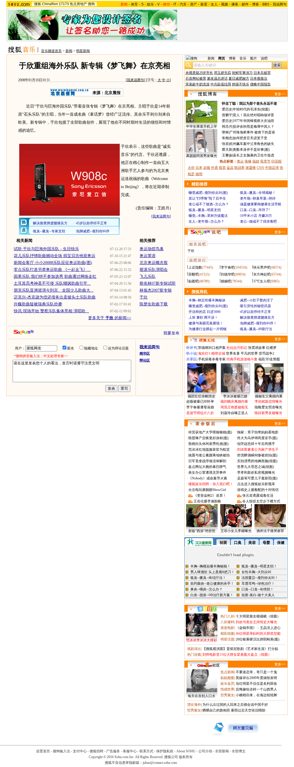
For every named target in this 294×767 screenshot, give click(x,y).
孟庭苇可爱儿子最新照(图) (257, 478)
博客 (255, 4)
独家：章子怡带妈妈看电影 (257, 432)
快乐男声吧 (261, 267)
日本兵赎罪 (262, 73)
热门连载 (194, 655)
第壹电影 (227, 628)
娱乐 (150, 4)
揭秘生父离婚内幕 (269, 396)
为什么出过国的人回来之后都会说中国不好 (235, 705)
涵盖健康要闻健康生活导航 (260, 204)
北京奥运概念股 (154, 263)
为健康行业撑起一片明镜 (208, 329)
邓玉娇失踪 (222, 73)
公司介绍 (205, 751)
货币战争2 (266, 353)
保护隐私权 (164, 751)
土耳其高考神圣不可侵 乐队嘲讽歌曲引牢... (52, 283)
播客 (234, 4)
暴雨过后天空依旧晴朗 (248, 710)
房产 (193, 4)
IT (174, 4)
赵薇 (206, 168)
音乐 (242, 58)
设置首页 (43, 751)
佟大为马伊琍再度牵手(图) (257, 438)
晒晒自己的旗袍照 (216, 710)
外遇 (214, 168)
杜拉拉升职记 (237, 348)
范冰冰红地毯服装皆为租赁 (209, 449)
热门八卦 (227, 616)
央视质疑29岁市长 (199, 73)
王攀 (225, 155)
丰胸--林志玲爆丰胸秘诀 (207, 300)
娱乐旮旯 (227, 684)
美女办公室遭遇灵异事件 (207, 472)
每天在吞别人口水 (201, 696)
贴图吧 (193, 281)
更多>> (279, 94)
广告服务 (113, 751)
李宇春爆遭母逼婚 (200, 407)
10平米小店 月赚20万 (256, 216)
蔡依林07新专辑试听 (158, 283)
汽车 (183, 4)
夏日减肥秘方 (239, 78)
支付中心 (80, 751)
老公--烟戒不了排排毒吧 (258, 221)
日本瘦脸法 (258, 78)
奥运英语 (148, 256)
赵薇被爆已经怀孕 (200, 401)
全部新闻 (222, 751)
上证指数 (195, 267)
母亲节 (265, 161)
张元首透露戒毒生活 (257, 496)
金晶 (230, 168)
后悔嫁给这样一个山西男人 (256, 689)
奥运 (240, 161)
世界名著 (233, 353)
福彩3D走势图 (269, 359)
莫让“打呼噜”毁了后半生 (207, 198)
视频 (224, 4)
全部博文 (238, 751)
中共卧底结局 (220, 84)
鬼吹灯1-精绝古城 (211, 353)
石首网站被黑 (195, 78)
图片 (253, 58)
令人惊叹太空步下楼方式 (261, 501)
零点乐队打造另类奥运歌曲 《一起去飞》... (52, 269)
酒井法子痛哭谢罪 (270, 531)
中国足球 (272, 168)
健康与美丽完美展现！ (206, 323)
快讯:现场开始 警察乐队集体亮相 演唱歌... (51, 311)
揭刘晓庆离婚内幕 (234, 401)
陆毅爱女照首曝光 (268, 407)
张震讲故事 (256, 348)
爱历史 (227, 109)
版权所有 (186, 757)
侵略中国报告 (260, 84)
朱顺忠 (227, 138)
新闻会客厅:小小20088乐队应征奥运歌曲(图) (53, 263)
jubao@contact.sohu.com (160, 763)
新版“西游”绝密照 (201, 531)
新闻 (68, 51)
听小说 (191, 353)
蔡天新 (227, 150)
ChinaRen (50, 4)
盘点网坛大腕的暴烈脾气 (207, 467)
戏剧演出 (194, 649)
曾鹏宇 (227, 115)
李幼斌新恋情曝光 (268, 401)
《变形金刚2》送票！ (210, 496)
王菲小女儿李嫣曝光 (236, 531)
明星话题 (227, 639)
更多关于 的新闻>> (109, 318)
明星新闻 (83, 51)
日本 (199, 168)
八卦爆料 (227, 622)
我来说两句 (135, 80)
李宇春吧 (228, 267)
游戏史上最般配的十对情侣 (257, 490)
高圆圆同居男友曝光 (201, 156)
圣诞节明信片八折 (200, 413)
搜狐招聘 (96, 751)
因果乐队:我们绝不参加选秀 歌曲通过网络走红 (55, 276)
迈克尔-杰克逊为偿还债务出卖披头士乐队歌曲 (55, 297)
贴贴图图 (227, 678)
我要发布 (171, 333)
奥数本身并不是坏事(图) (251, 150)
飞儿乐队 (148, 276)
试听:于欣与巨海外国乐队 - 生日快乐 (46, 249)
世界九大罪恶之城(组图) (255, 467)
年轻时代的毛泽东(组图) (251, 109)
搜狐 (37, 4)
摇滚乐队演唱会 (154, 269)
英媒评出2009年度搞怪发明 (256, 678)
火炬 (191, 168)
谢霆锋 (250, 168)
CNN (260, 168)
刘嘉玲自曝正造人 (234, 413)
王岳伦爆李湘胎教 (207, 501)
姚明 (199, 174)
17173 (64, 4)
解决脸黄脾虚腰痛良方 (257, 317)
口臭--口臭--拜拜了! (255, 210)
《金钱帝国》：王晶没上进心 (258, 628)
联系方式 (146, 751)
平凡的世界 (249, 353)
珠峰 (248, 161)
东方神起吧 (261, 274)
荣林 (225, 132)
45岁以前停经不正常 (255, 312)
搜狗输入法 (61, 751)
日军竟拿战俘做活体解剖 (207, 461)
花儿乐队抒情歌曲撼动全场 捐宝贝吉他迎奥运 (54, 256)
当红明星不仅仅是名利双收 (256, 684)
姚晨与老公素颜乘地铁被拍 (209, 455)
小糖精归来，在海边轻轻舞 (256, 695)
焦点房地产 (78, 4)
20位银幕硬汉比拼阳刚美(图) (257, 639)
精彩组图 (227, 634)
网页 (221, 58)
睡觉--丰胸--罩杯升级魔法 (208, 216)
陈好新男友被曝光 (268, 413)
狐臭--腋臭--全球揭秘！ (258, 193)
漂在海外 (194, 705)
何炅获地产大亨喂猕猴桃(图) (210, 432)
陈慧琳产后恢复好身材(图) (208, 438)
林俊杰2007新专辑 (156, 290)
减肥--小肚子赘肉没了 (256, 300)
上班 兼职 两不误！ (203, 317)
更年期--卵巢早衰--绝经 (258, 198)
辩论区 (145, 360)
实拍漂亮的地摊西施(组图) (257, 461)
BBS (265, 4)
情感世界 (227, 689)
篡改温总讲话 (217, 78)
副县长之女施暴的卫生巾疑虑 (251, 155)
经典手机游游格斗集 (242, 359)
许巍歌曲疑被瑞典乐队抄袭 (38, 304)
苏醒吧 (193, 274)
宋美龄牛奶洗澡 (197, 84)
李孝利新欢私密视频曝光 (256, 472)
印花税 (276, 161)
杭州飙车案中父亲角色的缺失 (251, 144)
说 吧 (216, 232)
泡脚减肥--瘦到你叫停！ (258, 323)
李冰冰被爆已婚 (235, 396)
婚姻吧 (226, 281)
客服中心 (130, 751)
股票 (222, 168)
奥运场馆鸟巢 (152, 249)
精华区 (145, 353)
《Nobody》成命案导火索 (207, 478)
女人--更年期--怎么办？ (206, 221)
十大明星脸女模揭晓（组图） (258, 616)
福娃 (255, 161)
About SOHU (186, 751)
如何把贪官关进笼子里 (250, 138)
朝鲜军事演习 (242, 73)
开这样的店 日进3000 (204, 312)
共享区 (191, 359)
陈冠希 (239, 168)
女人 (214, 4)
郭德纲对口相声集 (212, 348)
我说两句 (280, 4)
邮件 (245, 4)
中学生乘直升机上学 (201, 127)
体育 (134, 4)
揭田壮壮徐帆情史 (201, 396)
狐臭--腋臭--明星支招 (205, 210)
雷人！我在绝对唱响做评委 (253, 115)
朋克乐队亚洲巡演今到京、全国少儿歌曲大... (54, 290)
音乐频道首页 (51, 51)
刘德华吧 (228, 274)
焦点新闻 (227, 672)
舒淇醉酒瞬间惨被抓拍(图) (257, 455)
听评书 (191, 348)
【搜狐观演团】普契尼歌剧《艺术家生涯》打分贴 (240, 649)
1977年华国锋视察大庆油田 (253, 121)
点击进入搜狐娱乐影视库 (256, 484)
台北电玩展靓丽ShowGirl (207, 490)
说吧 (264, 58)
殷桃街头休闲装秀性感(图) (208, 444)
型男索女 (227, 695)
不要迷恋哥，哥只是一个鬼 (256, 672)
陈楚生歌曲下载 (154, 304)
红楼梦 (271, 348)
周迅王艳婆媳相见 (234, 407)
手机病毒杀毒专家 (212, 359)
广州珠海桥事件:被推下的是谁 (252, 132)
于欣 (144, 297)
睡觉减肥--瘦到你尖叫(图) (208, 193)
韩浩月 (227, 127)
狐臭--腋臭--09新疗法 (256, 329)
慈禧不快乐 (240, 84)
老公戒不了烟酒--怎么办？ (209, 204)
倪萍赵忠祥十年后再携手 (256, 444)
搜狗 (91, 4)
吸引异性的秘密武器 (255, 306)
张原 (225, 144)
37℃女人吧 (261, 281)
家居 (203, 4)
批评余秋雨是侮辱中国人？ (253, 127)
